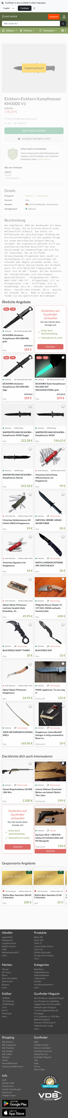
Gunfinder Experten (43, 1051)
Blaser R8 (38, 937)
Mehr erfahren (44, 159)
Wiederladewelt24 (10, 952)
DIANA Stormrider (42, 952)
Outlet (5, 1060)
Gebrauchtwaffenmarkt (12, 1066)
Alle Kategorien (9, 1045)
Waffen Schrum (9, 946)
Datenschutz (7, 1086)
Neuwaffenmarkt (9, 1063)
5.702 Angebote (11, 178)
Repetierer (39, 969)
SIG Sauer (6, 972)
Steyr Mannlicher (9, 978)
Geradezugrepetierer (43, 984)
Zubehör (29, 195)
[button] (63, 17)
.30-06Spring (8, 1001)
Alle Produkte (8, 1048)
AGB (4, 1080)
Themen (5, 1057)
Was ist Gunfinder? (42, 1048)
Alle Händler (7, 1051)
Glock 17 (38, 943)
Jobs (36, 1060)
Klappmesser (42, 195)
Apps (36, 1063)
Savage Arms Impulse (44, 955)
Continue (25, 8)
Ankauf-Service (41, 1054)
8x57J (5, 1010)
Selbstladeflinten (41, 975)
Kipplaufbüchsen (41, 972)
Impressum (7, 1092)
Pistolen (37, 981)
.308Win (6, 998)
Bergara (5, 984)
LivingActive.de (9, 943)
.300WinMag (8, 1004)
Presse (37, 1066)
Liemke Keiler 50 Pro (43, 946)
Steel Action (7, 981)
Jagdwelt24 (7, 937)
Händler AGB (8, 1083)
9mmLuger (7, 1013)
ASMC (8, 172)
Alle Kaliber (7, 1054)
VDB (4, 949)
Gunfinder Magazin (42, 1057)
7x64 (4, 1007)
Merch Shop (39, 1069)
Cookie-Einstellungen (11, 1089)
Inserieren (53, 16)
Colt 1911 (38, 949)
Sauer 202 (38, 940)
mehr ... (5, 955)
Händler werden (41, 1045)
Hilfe (36, 1042)
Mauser (5, 969)
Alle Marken (7, 1042)
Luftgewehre (40, 978)
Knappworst (7, 940)
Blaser (5, 975)
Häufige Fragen (9, 1095)
